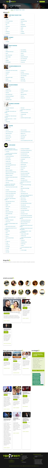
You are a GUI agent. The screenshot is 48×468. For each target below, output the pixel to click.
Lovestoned (23, 159)
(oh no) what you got (9, 131)
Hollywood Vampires (6, 359)
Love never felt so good (25, 155)
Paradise (22, 31)
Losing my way (23, 114)
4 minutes (7, 151)
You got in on (23, 70)
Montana (22, 55)
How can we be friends (10, 237)
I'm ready (7, 248)
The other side (23, 205)
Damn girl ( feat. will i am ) (10, 201)
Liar (6, 29)
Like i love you (8, 140)
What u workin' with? (25, 233)
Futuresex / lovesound (9, 219)
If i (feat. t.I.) (8, 241)
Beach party (8, 168)
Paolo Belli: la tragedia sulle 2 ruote (7, 393)
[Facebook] (9, 461)
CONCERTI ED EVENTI (7, 368)
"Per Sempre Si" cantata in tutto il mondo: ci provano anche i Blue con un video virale (26, 420)
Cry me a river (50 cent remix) (11, 191)
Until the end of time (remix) (26, 220)
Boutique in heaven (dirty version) (11, 177)
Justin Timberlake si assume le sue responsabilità (12, 312)
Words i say (23, 243)
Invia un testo (42, 1)
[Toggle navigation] (4, 1)
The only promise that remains (26, 203)
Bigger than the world (9, 173)
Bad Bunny (15, 361)
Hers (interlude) (23, 51)
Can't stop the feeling (9, 180)
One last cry (23, 167)
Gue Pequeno (25, 396)
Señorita (7, 129)
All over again (8, 157)
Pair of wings (23, 80)
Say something (23, 49)
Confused (7, 189)
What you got (23, 235)
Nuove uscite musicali (25, 457)
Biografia (17, 9)
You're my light (23, 250)
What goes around (24, 223)
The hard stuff (23, 60)
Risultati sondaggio (41, 370)
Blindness (22, 77)
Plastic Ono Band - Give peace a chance (38, 358)
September (23, 178)
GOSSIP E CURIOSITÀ (7, 320)
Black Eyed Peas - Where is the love (37, 360)
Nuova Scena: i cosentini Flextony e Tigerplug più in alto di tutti (26, 393)
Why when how (24, 242)
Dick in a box (8, 206)
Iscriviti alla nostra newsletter (38, 459)
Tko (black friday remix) (25, 210)
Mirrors (22, 92)
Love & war (8, 33)
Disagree (7, 208)
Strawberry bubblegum (10, 96)
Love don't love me (24, 153)
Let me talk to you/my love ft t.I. (26, 150)
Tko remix (22, 212)
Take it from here (9, 133)
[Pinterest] (11, 461)
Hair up (7, 236)
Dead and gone (8, 203)
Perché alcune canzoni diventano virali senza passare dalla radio (7, 419)
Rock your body (8, 136)
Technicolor (8, 26)
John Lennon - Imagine (36, 359)
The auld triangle (24, 201)
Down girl (7, 210)
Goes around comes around (10, 226)
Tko (6, 75)
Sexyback (7, 109)
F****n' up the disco (9, 21)
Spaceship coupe (9, 99)
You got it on (8, 89)
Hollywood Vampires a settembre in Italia (7, 357)
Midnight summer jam (9, 51)
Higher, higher (8, 56)
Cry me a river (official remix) (11, 193)
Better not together (9, 170)
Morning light (8, 62)
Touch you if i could (24, 213)
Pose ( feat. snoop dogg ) (25, 173)
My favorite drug (24, 21)
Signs (22, 186)
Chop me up (8, 121)
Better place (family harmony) (11, 171)
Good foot (7, 234)
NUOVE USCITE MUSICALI (7, 343)
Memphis (7, 19)
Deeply (7, 204)
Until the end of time (24, 112)
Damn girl (22, 107)
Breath (7, 178)
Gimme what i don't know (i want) (11, 70)
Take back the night (9, 77)
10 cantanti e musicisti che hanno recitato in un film (26, 305)
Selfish (22, 28)
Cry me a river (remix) (9, 196)
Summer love (23, 191)
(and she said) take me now (25, 131)
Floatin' (7, 215)
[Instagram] (12, 461)
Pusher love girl (8, 90)
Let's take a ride (23, 135)
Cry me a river (8, 135)
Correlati (23, 9)
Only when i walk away (25, 73)
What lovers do (23, 26)
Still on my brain (23, 129)
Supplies (7, 60)
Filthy (7, 49)
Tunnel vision (8, 97)
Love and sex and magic (25, 152)
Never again (23, 136)
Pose (22, 115)
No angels (7, 22)
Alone (22, 29)
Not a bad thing (23, 75)
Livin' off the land (24, 58)
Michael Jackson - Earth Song (37, 367)
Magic (22, 160)
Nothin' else (8, 138)
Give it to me (8, 221)
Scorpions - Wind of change (36, 366)
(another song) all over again (26, 117)
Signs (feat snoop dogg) (25, 188)
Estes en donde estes (9, 211)
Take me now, (23, 198)
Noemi (24, 358)
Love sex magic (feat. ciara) (25, 157)
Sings (22, 189)
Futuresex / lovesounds (10, 107)
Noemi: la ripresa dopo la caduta (25, 357)
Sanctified (22, 19)
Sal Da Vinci (24, 422)
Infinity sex (8, 31)
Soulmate (7, 41)
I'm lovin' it (7, 244)
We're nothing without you (25, 221)
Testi (14, 9)
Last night (7, 251)
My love (7, 114)
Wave (7, 58)
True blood (7, 72)
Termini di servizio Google (38, 461)
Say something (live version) (25, 176)
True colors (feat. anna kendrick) (26, 215)
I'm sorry (7, 250)
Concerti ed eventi (24, 455)
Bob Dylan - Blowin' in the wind (37, 365)
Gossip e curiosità (24, 456)
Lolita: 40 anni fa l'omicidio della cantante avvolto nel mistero (16, 418)
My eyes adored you (24, 162)
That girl (22, 89)
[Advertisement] (40, 23)
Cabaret (7, 73)
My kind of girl (23, 164)
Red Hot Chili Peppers (25, 308)
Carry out (7, 182)
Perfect (22, 169)
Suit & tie (7, 92)
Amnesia (22, 72)
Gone (7, 232)
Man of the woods (9, 55)
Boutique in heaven (9, 175)
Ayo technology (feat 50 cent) (11, 164)
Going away (8, 230)
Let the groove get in (24, 90)
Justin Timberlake (6, 313)
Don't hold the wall (9, 94)
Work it (22, 245)
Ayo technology (8, 163)
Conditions (23, 33)
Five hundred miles (9, 213)
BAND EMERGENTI (25, 406)
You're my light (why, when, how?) (27, 140)
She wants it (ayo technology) (26, 184)
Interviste (23, 459)
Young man (23, 62)
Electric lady (23, 79)
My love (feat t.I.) (24, 166)
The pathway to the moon (25, 206)
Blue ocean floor (24, 94)
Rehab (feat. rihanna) (24, 174)
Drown (7, 28)
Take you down (23, 199)
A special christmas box (10, 156)
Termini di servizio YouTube (38, 460)
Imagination (23, 24)
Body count (23, 97)
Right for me (23, 133)
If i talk (7, 243)
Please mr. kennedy (24, 171)
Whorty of (23, 240)
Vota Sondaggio (35, 370)
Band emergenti (24, 458)
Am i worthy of (8, 159)
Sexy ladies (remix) (24, 180)
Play (6, 24)
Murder (7, 79)
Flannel (22, 53)
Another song (8, 161)
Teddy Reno (15, 399)
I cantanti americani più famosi (39, 463)
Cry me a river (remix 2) (10, 195)
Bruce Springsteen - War (36, 364)
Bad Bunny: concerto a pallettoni (16, 359)
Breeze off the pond (24, 56)
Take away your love (24, 193)
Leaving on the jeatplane (25, 148)
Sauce (7, 53)
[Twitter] (13, 461)
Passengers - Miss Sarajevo (36, 361)
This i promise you (24, 208)
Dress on (22, 96)
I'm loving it (8, 246)
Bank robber (8, 166)
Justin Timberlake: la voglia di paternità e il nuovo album (7, 330)
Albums (12, 9)
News (20, 9)
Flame (22, 22)
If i (6, 239)
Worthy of (22, 138)
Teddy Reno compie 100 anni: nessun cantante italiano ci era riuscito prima (16, 397)
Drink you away (8, 80)
